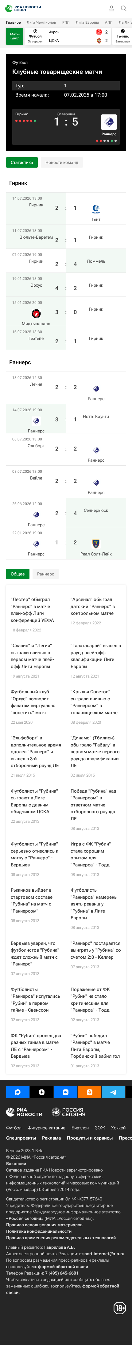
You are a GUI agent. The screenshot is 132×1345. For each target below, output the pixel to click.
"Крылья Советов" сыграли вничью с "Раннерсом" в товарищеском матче (94, 702)
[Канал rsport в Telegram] (113, 1092)
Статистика (22, 162)
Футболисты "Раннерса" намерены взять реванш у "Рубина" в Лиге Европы (94, 904)
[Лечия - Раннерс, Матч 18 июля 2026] (116, 141)
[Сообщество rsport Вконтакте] (65, 1092)
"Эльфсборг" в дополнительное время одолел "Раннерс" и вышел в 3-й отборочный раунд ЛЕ (36, 751)
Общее (18, 573)
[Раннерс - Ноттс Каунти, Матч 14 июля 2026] (112, 141)
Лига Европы (87, 22)
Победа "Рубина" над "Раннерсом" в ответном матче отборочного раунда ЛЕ (93, 805)
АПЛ (109, 22)
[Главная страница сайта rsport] (37, 8)
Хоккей (118, 1128)
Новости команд (61, 162)
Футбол (20, 62)
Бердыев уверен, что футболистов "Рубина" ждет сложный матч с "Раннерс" (35, 954)
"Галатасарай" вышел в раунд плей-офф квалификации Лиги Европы (96, 656)
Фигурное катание (46, 1128)
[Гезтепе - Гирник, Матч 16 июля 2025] (16, 121)
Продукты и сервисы (90, 1138)
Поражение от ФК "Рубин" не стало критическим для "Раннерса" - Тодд (90, 1000)
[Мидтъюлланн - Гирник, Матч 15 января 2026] (20, 121)
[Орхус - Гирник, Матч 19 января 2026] (24, 121)
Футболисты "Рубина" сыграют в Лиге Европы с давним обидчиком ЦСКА (34, 801)
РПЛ (66, 22)
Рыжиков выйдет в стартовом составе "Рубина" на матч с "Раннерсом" (31, 900)
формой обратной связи (63, 1266)
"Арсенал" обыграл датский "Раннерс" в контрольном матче (93, 606)
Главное (13, 22)
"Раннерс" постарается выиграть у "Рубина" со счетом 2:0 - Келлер (96, 950)
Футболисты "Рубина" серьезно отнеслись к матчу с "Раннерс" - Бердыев (34, 854)
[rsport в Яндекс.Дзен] (41, 1092)
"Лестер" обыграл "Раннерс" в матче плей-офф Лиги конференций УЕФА (32, 610)
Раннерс (109, 134)
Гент (96, 219)
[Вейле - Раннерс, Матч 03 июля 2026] (104, 141)
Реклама (51, 1138)
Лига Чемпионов (41, 22)
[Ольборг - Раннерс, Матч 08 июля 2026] (108, 141)
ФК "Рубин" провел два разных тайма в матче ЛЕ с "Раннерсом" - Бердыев (36, 1046)
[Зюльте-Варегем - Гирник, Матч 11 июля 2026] (31, 121)
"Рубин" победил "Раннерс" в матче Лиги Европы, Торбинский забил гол (95, 1046)
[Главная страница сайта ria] (7, 8)
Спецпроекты (21, 1138)
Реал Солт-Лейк (96, 554)
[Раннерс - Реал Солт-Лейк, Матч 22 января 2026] (97, 141)
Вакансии (16, 1163)
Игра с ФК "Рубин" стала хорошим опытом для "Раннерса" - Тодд (91, 854)
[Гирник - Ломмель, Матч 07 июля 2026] (27, 121)
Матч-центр (15, 36)
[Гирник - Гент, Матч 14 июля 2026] (35, 121)
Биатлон (80, 1128)
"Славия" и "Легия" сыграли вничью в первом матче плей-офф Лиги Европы (32, 656)
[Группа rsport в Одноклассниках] (89, 1092)
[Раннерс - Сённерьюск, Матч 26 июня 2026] (101, 141)
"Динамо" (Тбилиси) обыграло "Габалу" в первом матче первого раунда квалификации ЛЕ (95, 751)
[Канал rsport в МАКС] (17, 1092)
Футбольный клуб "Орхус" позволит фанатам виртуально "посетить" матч (33, 702)
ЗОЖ (100, 1128)
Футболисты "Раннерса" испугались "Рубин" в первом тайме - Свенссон (35, 1000)
